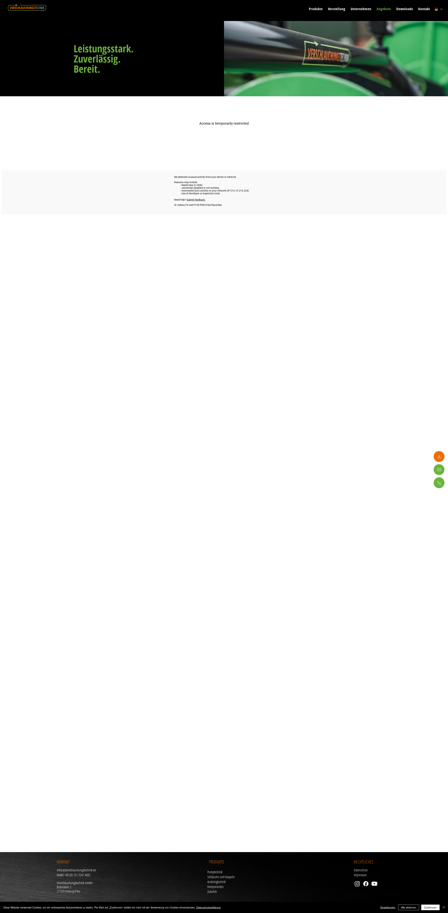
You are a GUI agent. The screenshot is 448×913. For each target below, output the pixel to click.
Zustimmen (430, 907)
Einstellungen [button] (387, 907)
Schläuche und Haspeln (221, 876)
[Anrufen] (439, 456)
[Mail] (439, 469)
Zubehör (212, 891)
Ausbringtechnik (216, 881)
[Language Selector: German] (438, 9)
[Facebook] (365, 883)
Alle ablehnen (408, 907)
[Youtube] (374, 883)
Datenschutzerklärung (208, 907)
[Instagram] (357, 883)
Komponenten (215, 886)
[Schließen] (444, 907)
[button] (314, 9)
